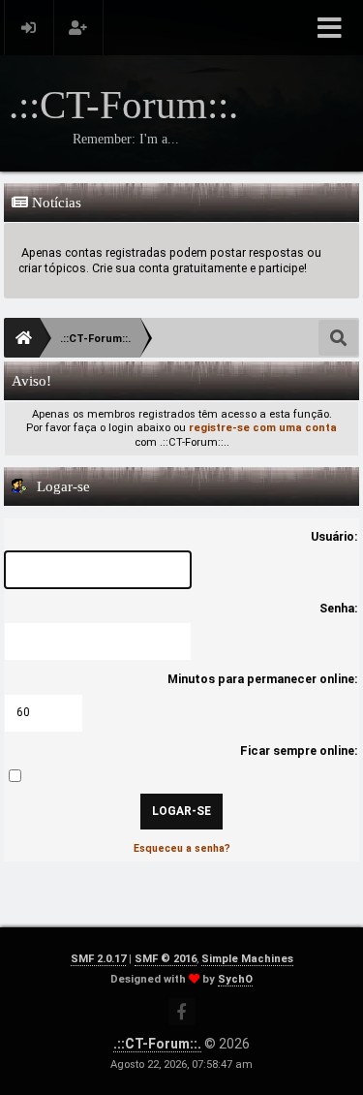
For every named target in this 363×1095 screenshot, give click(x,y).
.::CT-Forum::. (157, 1043)
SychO (235, 979)
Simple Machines (247, 959)
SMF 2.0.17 (98, 959)
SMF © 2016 (166, 959)
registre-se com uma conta (263, 428)
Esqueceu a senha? (182, 848)
